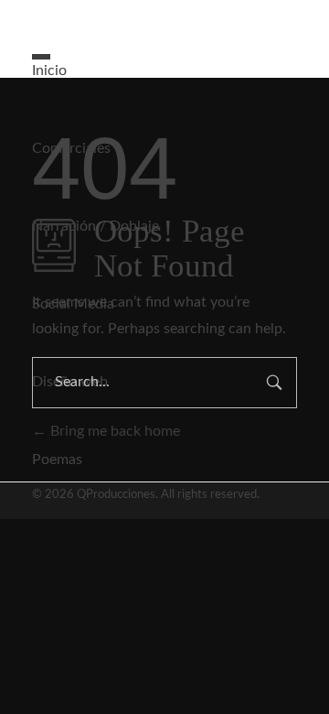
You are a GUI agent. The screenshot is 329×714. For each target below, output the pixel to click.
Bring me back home (113, 431)
